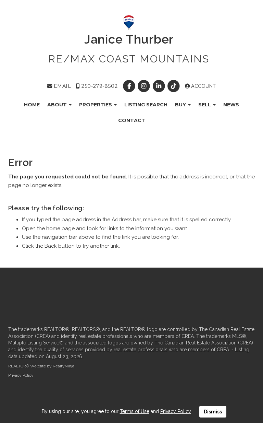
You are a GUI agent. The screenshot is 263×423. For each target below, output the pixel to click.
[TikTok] (174, 86)
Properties (96, 105)
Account (203, 86)
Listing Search (145, 105)
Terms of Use (134, 411)
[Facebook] (130, 86)
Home (32, 105)
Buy (181, 105)
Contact (131, 120)
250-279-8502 (98, 86)
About (57, 105)
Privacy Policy (21, 375)
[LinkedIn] (159, 86)
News (231, 105)
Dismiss (213, 411)
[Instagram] (144, 86)
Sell (205, 105)
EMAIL (61, 86)
